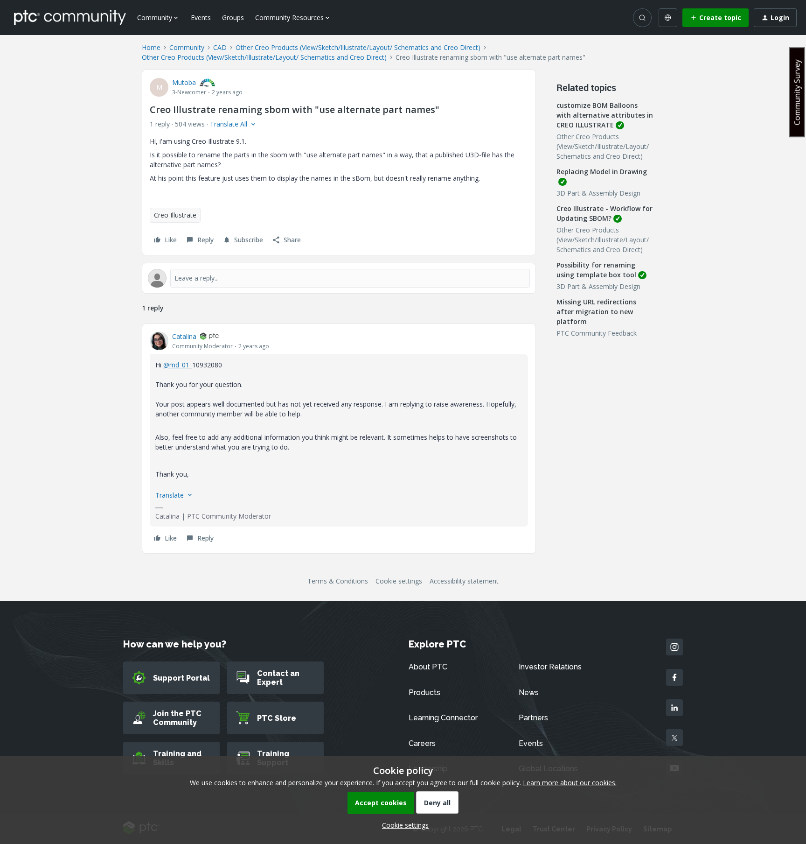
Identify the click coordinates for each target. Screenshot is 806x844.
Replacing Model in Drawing (601, 171)
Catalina (184, 336)
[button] (715, 17)
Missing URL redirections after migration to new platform (596, 311)
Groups (233, 17)
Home (151, 47)
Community (186, 47)
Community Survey (797, 92)
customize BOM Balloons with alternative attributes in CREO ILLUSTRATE (604, 115)
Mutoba (184, 82)
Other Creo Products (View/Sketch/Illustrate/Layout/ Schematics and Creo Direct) (358, 47)
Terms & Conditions (337, 581)
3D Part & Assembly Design (598, 193)
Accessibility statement (464, 581)
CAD (220, 47)
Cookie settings (398, 581)
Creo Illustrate (175, 215)
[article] (339, 438)
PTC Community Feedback (596, 333)
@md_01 (176, 364)
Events (201, 17)
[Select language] (668, 17)
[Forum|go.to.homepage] (70, 17)
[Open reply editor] (338, 278)
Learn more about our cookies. (570, 782)
